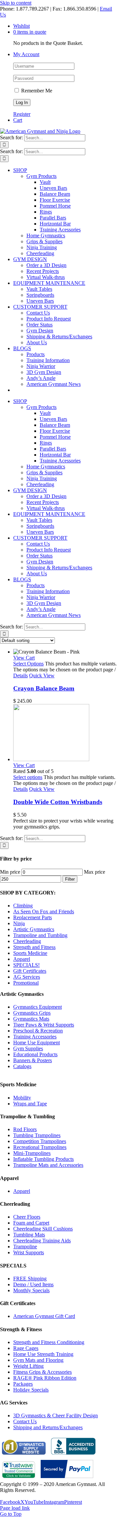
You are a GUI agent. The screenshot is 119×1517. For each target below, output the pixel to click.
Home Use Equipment (36, 1042)
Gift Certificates (29, 971)
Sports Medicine (30, 953)
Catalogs (22, 1066)
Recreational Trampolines (39, 1147)
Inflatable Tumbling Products (43, 1159)
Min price (10, 872)
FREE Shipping (30, 1278)
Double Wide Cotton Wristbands (57, 801)
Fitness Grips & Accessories (42, 1372)
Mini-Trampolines (32, 1153)
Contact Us (25, 1421)
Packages (23, 1384)
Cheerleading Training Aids (42, 1240)
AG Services (26, 977)
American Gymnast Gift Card (44, 1316)
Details (20, 675)
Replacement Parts (32, 917)
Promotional (26, 983)
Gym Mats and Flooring (38, 1360)
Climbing (23, 905)
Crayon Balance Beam (43, 688)
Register (21, 114)
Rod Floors (25, 1129)
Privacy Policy (15, 1496)
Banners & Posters (32, 1060)
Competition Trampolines (39, 1141)
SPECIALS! (26, 965)
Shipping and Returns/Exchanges (48, 1427)
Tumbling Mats (29, 1234)
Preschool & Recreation (38, 1030)
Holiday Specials (31, 1390)
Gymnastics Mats (31, 1019)
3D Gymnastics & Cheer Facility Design (55, 1415)
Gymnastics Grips (32, 1013)
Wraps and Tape (30, 1103)
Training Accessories (35, 1036)
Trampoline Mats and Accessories (48, 1165)
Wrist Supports (28, 1252)
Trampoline (25, 1246)
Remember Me (36, 90)
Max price (94, 872)
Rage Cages (25, 1348)
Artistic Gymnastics (33, 929)
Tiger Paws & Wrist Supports (43, 1025)
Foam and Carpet (31, 1223)
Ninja (19, 923)
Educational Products (35, 1054)
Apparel (21, 959)
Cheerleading (27, 941)
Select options (27, 777)
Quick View (42, 675)
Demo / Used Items (33, 1284)
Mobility (22, 1097)
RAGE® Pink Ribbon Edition (44, 1378)
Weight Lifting (28, 1366)
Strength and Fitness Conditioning (48, 1342)
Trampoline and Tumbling (40, 935)
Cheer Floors (26, 1217)
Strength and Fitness (34, 947)
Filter (70, 879)
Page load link (15, 1508)
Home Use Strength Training (43, 1354)
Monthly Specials (31, 1290)
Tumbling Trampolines (36, 1135)
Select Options (28, 663)
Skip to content (15, 3)
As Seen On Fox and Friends (43, 911)
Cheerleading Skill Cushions (43, 1228)
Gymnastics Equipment (37, 1007)
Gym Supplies (28, 1048)
